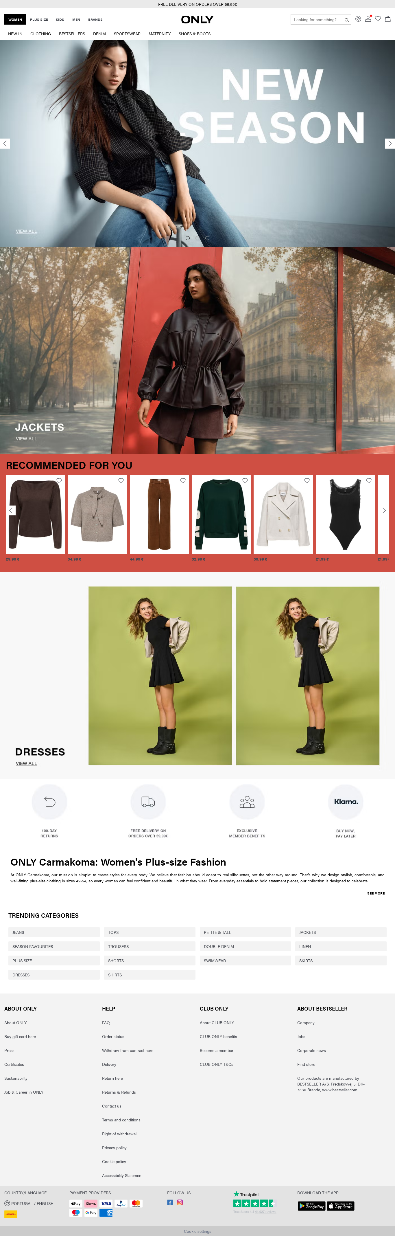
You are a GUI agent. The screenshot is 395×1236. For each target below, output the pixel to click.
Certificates (14, 1064)
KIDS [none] (60, 19)
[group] (35, 521)
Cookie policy (114, 1161)
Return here (112, 1078)
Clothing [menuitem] (40, 33)
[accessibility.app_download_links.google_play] (311, 1211)
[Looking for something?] (347, 19)
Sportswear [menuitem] (127, 33)
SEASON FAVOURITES (32, 946)
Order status (113, 1036)
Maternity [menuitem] (160, 33)
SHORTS (116, 960)
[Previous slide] (5, 144)
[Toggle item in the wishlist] (59, 481)
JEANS (18, 932)
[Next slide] (390, 144)
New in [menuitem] (15, 33)
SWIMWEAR (215, 960)
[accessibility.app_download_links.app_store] (340, 1211)
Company (306, 1022)
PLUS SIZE (22, 960)
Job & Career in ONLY (23, 1092)
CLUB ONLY (214, 1008)
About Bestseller (322, 1008)
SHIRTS (115, 975)
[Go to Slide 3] (207, 238)
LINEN (305, 946)
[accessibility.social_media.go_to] (170, 1203)
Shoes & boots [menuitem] (195, 33)
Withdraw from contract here (127, 1050)
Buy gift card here (20, 1036)
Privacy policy (114, 1147)
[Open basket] (388, 19)
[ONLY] (197, 22)
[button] (35, 514)
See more (376, 893)
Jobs (301, 1036)
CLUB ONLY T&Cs (216, 1064)
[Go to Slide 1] (188, 238)
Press (9, 1050)
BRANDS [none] (95, 19)
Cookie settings (197, 1231)
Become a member (216, 1050)
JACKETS (307, 932)
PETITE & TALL (217, 932)
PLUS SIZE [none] (39, 19)
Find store (306, 1064)
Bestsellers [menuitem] (72, 33)
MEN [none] (76, 19)
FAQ (106, 1022)
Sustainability (15, 1078)
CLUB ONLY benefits (218, 1036)
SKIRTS (306, 960)
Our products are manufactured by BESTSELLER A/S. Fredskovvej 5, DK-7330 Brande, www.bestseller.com (331, 1083)
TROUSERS (118, 946)
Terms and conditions (121, 1120)
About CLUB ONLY (217, 1022)
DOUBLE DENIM (219, 946)
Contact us (111, 1106)
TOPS (113, 932)
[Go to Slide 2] (197, 238)
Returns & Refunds (119, 1092)
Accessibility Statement (122, 1175)
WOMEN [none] (15, 19)
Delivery (109, 1064)
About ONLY (20, 1008)
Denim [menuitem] (99, 33)
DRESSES (20, 975)
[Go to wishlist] (378, 20)
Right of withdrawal (119, 1133)
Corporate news (311, 1050)
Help (108, 1008)
